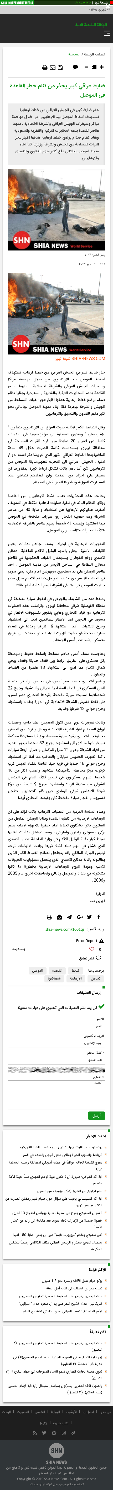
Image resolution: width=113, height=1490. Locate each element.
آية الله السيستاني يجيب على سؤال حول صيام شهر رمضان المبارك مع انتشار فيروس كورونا (53, 1202)
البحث (6, 1412)
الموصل (37, 971)
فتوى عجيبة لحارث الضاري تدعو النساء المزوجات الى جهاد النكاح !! (54, 1375)
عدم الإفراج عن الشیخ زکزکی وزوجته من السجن (69, 1191)
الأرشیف (71, 1412)
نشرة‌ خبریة (60, 1423)
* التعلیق (98, 1077)
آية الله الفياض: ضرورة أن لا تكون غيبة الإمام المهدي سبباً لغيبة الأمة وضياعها (55, 1180)
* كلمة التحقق (95, 1053)
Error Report (86, 941)
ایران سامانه (37, 1484)
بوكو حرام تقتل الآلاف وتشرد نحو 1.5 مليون (72, 1281)
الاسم (100, 1019)
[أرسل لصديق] (52, 67)
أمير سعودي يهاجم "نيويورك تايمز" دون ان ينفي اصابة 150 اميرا (57, 1235)
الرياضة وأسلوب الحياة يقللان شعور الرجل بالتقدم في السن (62, 1155)
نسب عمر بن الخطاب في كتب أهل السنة (74, 1289)
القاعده (57, 971)
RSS (43, 1423)
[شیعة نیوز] (56, 3)
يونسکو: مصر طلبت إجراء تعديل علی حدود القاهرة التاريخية (61, 1147)
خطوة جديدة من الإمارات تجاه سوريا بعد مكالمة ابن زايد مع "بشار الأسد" (56, 1224)
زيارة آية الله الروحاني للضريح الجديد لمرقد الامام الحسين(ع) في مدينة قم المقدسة (57, 1361)
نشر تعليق (87, 959)
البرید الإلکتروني (94, 1036)
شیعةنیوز (54, 979)
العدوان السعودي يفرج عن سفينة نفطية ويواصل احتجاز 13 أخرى (57, 1213)
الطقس (40, 1412)
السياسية (74, 55)
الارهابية (76, 979)
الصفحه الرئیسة (94, 55)
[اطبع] (45, 67)
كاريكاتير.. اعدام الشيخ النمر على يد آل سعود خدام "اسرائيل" (60, 1304)
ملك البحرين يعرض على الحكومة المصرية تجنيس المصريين (60, 1296)
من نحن (105, 1412)
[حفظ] (60, 67)
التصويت (23, 1412)
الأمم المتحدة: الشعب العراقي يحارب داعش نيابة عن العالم (62, 1311)
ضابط (75, 971)
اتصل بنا (88, 1412)
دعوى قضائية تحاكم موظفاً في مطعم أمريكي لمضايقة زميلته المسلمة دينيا (55, 1166)
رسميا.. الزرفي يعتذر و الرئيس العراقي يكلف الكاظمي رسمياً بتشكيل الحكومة (55, 1246)
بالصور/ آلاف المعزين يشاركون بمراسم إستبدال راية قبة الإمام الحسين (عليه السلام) (55, 1389)
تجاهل (95, 979)
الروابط (55, 1412)
